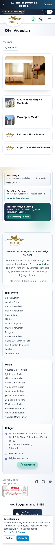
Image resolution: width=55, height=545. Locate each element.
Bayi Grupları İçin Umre (17, 344)
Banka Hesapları (13, 336)
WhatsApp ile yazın (20, 216)
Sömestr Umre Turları (16, 399)
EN (50, 11)
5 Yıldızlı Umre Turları (16, 416)
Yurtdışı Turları (12, 302)
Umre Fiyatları (12, 297)
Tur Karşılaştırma (14, 323)
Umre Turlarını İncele (17, 198)
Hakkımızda (11, 314)
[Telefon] (40, 19)
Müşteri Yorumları (14, 310)
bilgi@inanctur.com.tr (20, 458)
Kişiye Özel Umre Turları (17, 340)
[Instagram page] (43, 481)
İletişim (9, 332)
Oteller (8, 349)
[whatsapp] (33, 19)
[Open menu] (49, 19)
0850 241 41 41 (14, 182)
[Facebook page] (36, 481)
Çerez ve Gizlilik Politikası (14, 532)
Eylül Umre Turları (14, 374)
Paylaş (11, 47)
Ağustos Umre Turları (16, 369)
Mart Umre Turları (14, 404)
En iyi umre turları (39, 264)
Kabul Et (22, 538)
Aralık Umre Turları (14, 386)
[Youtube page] (50, 481)
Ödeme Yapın (12, 353)
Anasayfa (7, 41)
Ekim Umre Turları (14, 378)
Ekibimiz (9, 319)
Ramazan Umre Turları (16, 408)
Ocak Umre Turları (14, 391)
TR (45, 11)
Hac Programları (13, 306)
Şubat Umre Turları (15, 395)
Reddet (9, 538)
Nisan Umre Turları (15, 412)
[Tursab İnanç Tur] (27, 491)
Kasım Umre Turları (15, 382)
